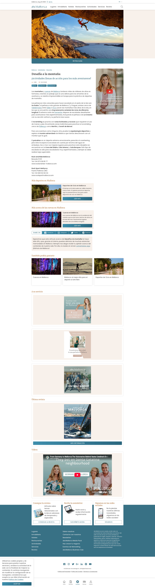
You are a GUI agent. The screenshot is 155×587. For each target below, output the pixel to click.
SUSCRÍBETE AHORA (77, 522)
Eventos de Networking (71, 547)
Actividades (92, 7)
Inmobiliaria (62, 7)
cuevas (47, 91)
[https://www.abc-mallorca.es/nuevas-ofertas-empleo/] (77, 379)
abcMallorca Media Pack (72, 541)
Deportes (49, 70)
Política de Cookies (77, 571)
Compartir (53, 85)
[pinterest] (86, 564)
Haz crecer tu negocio (71, 544)
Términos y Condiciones (90, 571)
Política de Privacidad (64, 571)
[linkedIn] (82, 564)
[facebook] (64, 564)
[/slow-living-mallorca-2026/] (77, 421)
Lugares (53, 7)
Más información (78, 443)
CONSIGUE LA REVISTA (46, 522)
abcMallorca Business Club (73, 550)
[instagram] (69, 564)
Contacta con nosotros (72, 534)
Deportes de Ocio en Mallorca (107, 277)
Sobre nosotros (68, 531)
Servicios (101, 7)
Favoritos (43, 85)
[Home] (39, 6)
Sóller (49, 108)
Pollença (42, 126)
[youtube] (90, 564)
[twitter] (73, 564)
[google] (77, 564)
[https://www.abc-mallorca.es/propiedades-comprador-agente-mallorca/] (77, 344)
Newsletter (67, 538)
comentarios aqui (83, 246)
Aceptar (17, 584)
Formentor (58, 112)
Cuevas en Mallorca (40, 277)
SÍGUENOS (108, 522)
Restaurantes (80, 7)
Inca (54, 108)
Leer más (77, 199)
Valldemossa (37, 108)
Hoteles (71, 7)
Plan (35, 85)
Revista (109, 7)
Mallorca (34, 70)
